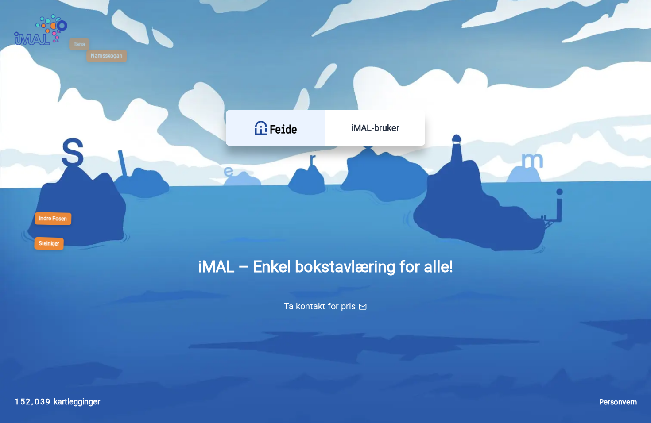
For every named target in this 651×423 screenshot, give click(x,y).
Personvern (618, 401)
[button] (276, 128)
